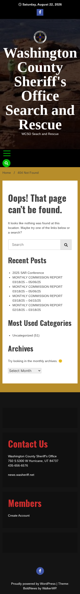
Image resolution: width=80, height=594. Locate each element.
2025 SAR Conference (28, 273)
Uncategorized (22, 335)
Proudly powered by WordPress (33, 583)
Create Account (19, 515)
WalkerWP (49, 588)
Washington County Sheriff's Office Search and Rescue (40, 88)
